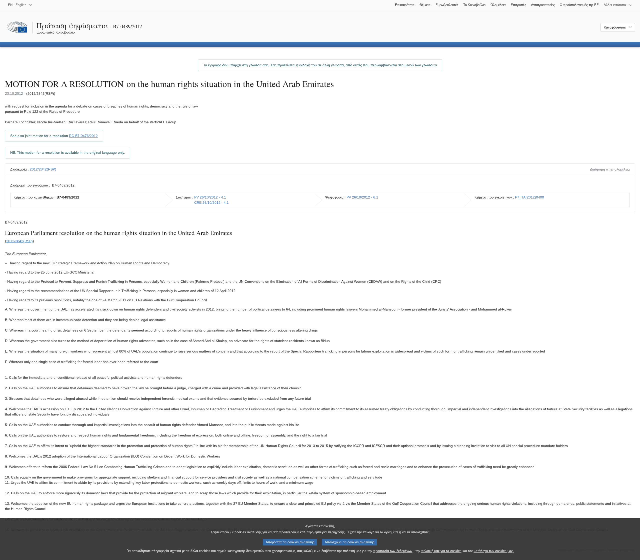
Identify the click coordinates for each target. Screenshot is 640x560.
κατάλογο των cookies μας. (494, 551)
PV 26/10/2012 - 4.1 (210, 197)
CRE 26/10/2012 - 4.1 (211, 202)
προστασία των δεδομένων (392, 551)
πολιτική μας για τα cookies (441, 551)
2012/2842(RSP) (43, 169)
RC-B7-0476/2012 (83, 136)
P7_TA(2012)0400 (529, 197)
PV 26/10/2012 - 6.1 (362, 197)
